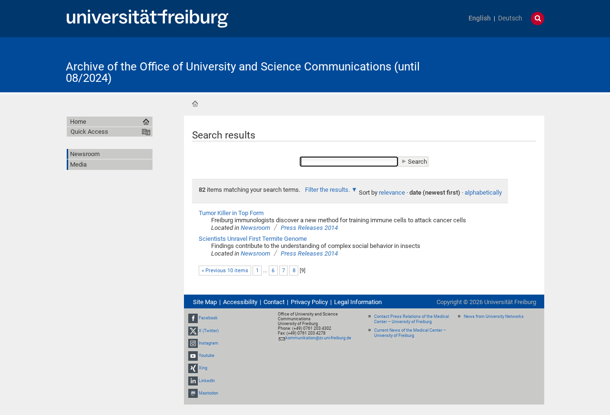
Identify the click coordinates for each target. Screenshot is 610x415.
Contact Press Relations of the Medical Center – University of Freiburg (411, 319)
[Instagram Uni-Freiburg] (193, 343)
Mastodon (208, 393)
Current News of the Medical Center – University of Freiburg (410, 333)
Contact (274, 302)
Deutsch (510, 18)
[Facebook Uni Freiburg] (193, 318)
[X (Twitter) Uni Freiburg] (193, 330)
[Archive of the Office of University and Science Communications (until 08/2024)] (497, 64)
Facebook (208, 318)
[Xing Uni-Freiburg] (193, 368)
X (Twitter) (209, 330)
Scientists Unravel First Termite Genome (253, 238)
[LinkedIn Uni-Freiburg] (193, 380)
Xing (203, 368)
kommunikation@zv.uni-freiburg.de (318, 338)
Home (195, 103)
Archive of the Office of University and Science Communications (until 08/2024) (243, 72)
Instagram (208, 343)
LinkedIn (207, 380)
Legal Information (358, 302)
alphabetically (483, 192)
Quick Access (89, 131)
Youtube (206, 355)
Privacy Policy (309, 302)
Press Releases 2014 (309, 227)
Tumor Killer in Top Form (231, 213)
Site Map (205, 302)
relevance (392, 192)
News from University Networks (494, 316)
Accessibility (240, 302)
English (479, 18)
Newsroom (255, 227)
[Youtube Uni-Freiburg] (193, 355)
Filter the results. (328, 189)
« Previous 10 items (225, 270)
